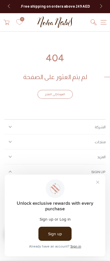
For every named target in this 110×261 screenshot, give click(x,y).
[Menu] (104, 22)
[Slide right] (101, 6)
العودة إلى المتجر (55, 94)
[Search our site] (94, 22)
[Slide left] (9, 6)
